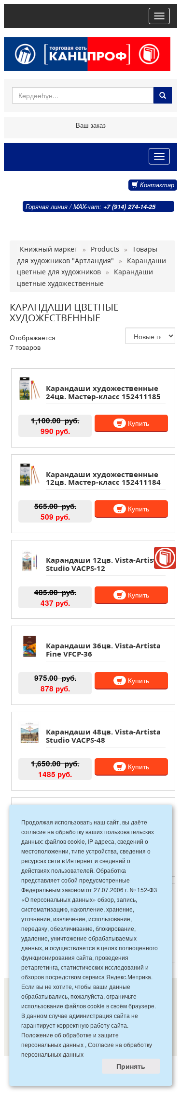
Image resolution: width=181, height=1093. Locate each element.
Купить (137, 423)
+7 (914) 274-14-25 (129, 206)
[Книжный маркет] (165, 558)
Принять (130, 1066)
